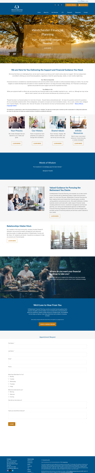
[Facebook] (61, 5)
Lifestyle (29, 471)
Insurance (30, 466)
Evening (12, 397)
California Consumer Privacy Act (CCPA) (76, 471)
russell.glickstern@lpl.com (12, 468)
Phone (9, 366)
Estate (29, 464)
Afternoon (12, 394)
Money (29, 469)
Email (9, 359)
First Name (11, 343)
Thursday (12, 384)
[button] (39, 12)
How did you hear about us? (15, 400)
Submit (12, 424)
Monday (12, 376)
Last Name (11, 351)
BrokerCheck (65, 462)
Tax (28, 467)
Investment (30, 462)
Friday (11, 386)
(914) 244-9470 (13, 461)
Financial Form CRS (46, 459)
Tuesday (12, 379)
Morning (12, 392)
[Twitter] (55, 5)
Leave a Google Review (47, 324)
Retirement (30, 461)
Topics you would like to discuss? (16, 410)
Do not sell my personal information (67, 472)
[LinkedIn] (58, 5)
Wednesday (13, 381)
